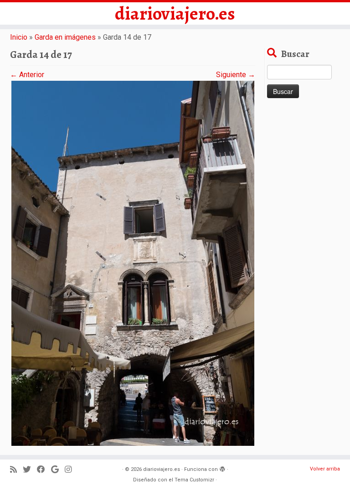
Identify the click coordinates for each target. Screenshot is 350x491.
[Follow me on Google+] (58, 470)
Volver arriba (325, 469)
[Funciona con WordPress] (222, 468)
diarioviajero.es (175, 13)
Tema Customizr (194, 480)
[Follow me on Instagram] (71, 470)
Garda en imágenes (65, 37)
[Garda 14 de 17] (132, 262)
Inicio (18, 37)
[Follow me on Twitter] (30, 470)
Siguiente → (235, 74)
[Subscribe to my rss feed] (16, 470)
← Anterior (27, 74)
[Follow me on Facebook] (44, 470)
